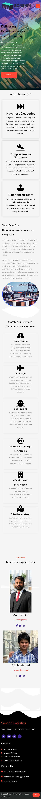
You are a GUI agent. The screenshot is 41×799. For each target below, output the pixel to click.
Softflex (6, 796)
